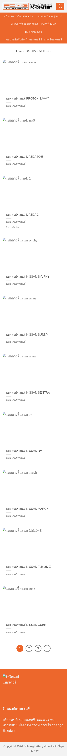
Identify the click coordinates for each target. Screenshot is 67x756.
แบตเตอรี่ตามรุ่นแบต (50, 16)
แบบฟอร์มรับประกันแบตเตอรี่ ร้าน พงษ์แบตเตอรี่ (34, 39)
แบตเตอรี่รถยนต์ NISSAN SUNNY (27, 334)
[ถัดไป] (47, 648)
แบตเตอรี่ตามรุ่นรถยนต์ (24, 24)
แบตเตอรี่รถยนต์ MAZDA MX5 (24, 156)
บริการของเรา (24, 16)
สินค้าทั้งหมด (48, 24)
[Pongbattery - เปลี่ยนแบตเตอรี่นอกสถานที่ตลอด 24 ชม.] (28, 6)
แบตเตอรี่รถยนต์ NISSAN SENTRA (28, 392)
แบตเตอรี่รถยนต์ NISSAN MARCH (27, 508)
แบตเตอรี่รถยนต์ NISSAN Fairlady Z (28, 566)
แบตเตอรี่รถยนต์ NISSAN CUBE (26, 624)
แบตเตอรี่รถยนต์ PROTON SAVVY (27, 98)
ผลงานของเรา (33, 31)
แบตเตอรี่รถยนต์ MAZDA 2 (22, 214)
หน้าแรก (9, 16)
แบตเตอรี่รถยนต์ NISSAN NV (24, 450)
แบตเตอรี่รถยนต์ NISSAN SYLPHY (27, 276)
